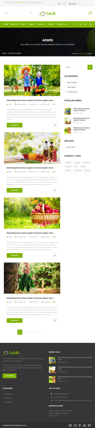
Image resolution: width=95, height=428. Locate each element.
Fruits (75, 166)
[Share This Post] (55, 125)
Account (63, 4)
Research (87, 170)
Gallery (42, 24)
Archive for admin (15, 53)
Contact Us (61, 24)
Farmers (68, 166)
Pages (51, 24)
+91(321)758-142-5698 (60, 397)
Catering (68, 162)
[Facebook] (75, 190)
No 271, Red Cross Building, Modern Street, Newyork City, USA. (73, 400)
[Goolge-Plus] (86, 190)
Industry (68, 170)
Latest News (71, 87)
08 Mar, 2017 (34, 104)
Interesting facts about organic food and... (81, 109)
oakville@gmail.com (36, 2)
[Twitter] (80, 190)
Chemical (77, 162)
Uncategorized (21, 104)
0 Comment (46, 104)
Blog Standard (72, 82)
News (32, 24)
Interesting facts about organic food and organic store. (30, 100)
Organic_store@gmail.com (61, 394)
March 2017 (71, 147)
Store (23, 24)
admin (10, 104)
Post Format (77, 170)
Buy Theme (9, 376)
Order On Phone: (14, 2)
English (74, 4)
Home (6, 24)
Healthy (83, 166)
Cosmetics (86, 162)
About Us (14, 24)
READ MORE (14, 125)
